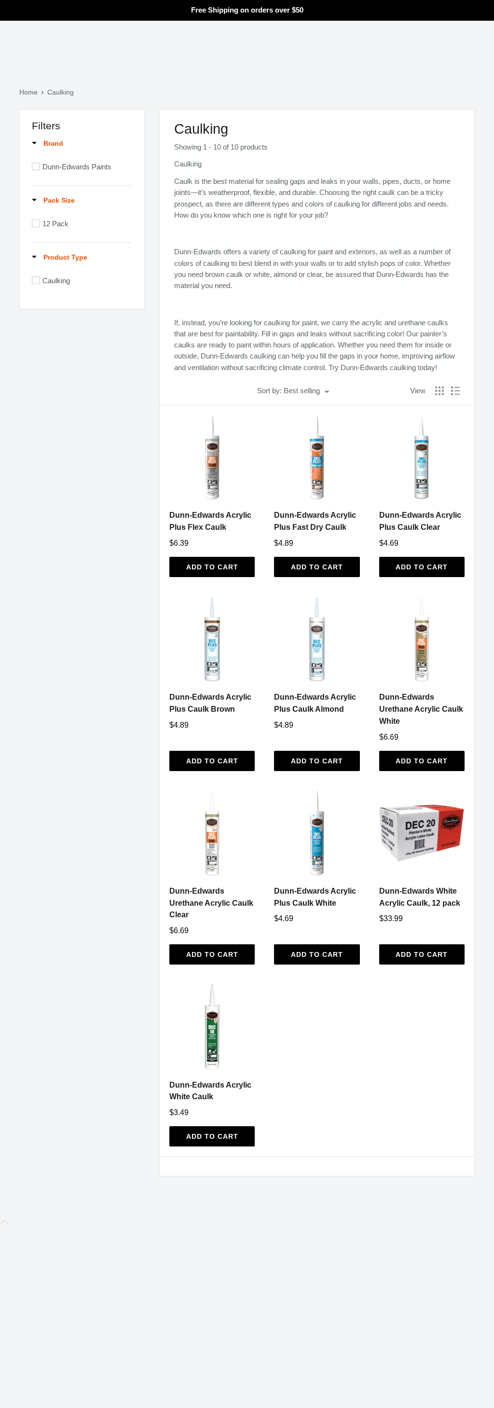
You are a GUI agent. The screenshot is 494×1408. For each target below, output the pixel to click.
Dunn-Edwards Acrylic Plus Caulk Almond (315, 703)
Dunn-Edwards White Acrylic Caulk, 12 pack (419, 897)
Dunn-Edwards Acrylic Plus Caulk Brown (210, 703)
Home (28, 92)
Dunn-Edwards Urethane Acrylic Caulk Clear (211, 903)
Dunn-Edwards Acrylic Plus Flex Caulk (210, 521)
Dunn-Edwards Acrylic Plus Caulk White (315, 897)
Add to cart (212, 567)
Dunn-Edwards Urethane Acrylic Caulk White (421, 709)
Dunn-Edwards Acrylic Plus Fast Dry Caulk (315, 521)
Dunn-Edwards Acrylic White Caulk (210, 1091)
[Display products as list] (455, 391)
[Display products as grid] (439, 391)
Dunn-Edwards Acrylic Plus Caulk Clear (420, 521)
